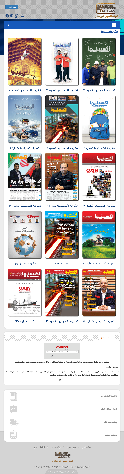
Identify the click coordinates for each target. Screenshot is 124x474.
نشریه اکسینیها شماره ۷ (62, 148)
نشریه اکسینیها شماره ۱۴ (99, 264)
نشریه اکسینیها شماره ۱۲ (25, 206)
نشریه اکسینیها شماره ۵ (25, 90)
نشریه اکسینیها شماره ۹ (24, 148)
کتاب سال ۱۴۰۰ (24, 321)
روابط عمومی (55, 447)
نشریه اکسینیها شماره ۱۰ (99, 206)
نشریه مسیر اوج (25, 264)
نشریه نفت (62, 264)
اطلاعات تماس (39, 447)
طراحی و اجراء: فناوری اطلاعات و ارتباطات (62, 472)
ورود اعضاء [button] (12, 7)
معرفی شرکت (71, 447)
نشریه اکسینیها (109, 32)
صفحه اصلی (86, 447)
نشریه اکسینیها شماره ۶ (99, 148)
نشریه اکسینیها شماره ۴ (62, 90)
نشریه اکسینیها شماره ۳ (99, 90)
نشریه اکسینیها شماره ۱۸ (99, 321)
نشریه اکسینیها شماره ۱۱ (62, 206)
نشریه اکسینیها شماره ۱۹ (62, 321)
